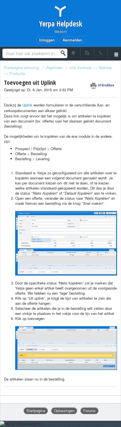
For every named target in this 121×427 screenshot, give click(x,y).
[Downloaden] (50, 212)
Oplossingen (64, 410)
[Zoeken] (64, 53)
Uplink (27, 105)
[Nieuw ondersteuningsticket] (74, 53)
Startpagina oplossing (22, 67)
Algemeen (54, 67)
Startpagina (35, 410)
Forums (89, 410)
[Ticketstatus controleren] (87, 53)
